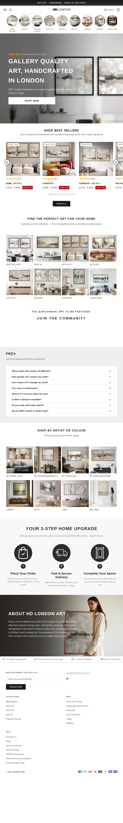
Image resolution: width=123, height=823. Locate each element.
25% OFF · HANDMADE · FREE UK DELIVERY (61, 3)
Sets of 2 (10, 743)
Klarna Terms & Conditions (18, 791)
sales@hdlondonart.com (78, 706)
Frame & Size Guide (15, 796)
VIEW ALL (61, 204)
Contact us (11, 770)
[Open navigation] (5, 10)
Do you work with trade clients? (28, 438)
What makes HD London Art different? (31, 404)
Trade (69, 752)
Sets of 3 (10, 739)
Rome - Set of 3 (14, 183)
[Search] (10, 10)
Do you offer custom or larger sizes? (30, 444)
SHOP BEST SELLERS (61, 130)
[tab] (50, 194)
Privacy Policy (12, 783)
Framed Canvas (13, 752)
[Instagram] (67, 711)
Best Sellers (11, 735)
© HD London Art (15, 805)
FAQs (8, 774)
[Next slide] (116, 162)
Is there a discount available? (26, 432)
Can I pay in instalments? (25, 421)
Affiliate (70, 756)
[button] (12, 178)
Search (111, 10)
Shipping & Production (77, 739)
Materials (70, 743)
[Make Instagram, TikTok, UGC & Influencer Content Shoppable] (106, 371)
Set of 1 (9, 748)
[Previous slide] (7, 162)
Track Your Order (74, 735)
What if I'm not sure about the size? (30, 427)
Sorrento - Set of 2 (89, 183)
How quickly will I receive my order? (30, 410)
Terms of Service (14, 779)
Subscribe (15, 720)
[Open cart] (118, 9)
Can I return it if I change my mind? (30, 415)
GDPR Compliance (15, 787)
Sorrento (48, 183)
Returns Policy (73, 748)
